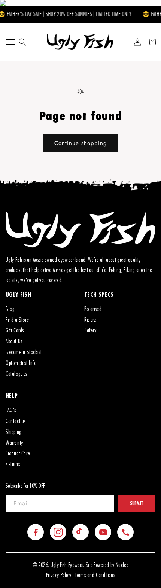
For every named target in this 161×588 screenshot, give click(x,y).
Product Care (18, 453)
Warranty (14, 443)
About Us (14, 341)
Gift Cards (15, 330)
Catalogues (16, 374)
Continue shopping (80, 143)
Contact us (16, 421)
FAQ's (11, 410)
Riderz (90, 320)
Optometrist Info (21, 363)
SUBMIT (136, 503)
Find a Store (17, 320)
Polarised (92, 309)
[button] (22, 42)
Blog (10, 309)
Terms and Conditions (95, 575)
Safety (90, 330)
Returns (13, 464)
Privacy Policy (58, 575)
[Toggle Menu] (10, 42)
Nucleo (122, 565)
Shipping (14, 432)
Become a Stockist (24, 352)
